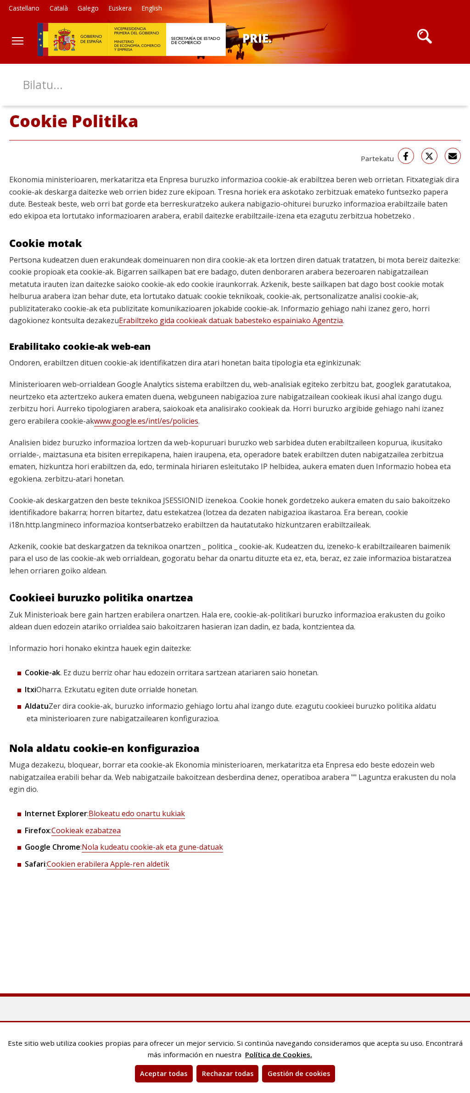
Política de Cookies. (278, 1054)
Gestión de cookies (299, 1073)
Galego (88, 8)
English (152, 8)
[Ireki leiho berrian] (406, 156)
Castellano (24, 8)
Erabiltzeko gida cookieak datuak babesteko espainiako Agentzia (231, 320)
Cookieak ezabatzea (86, 830)
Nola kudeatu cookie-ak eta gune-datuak (152, 847)
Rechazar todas (227, 1073)
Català (59, 8)
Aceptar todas (163, 1073)
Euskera (120, 8)
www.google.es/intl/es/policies (146, 421)
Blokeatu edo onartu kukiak (137, 813)
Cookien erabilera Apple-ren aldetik (108, 864)
